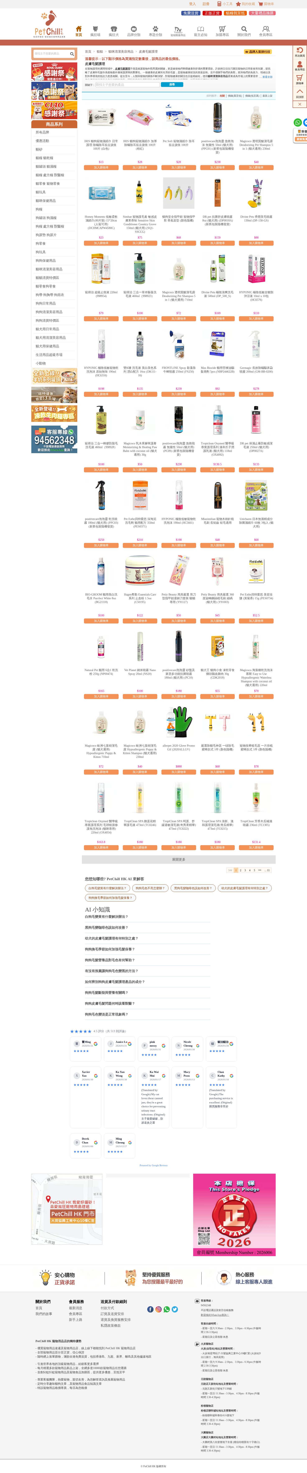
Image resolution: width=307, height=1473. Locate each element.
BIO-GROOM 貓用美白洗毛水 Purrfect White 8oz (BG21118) (101, 598)
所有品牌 (42, 132)
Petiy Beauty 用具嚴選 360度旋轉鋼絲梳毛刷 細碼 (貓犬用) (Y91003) (217, 598)
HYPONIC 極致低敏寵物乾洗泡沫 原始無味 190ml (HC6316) (101, 371)
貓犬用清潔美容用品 (51, 337)
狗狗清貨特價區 (47, 320)
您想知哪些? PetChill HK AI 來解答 (114, 879)
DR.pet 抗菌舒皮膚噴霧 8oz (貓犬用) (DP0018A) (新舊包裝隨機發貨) (217, 220)
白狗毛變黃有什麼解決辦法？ (108, 888)
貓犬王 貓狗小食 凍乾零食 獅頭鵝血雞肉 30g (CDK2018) (218, 674)
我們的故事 (44, 1314)
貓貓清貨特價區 (47, 277)
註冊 (206, 4)
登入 (192, 4)
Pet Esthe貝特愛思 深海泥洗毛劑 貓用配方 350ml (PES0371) (140, 522)
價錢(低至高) (252, 95)
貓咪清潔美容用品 (49, 269)
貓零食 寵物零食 (48, 183)
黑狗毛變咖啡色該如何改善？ (193, 888)
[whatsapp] (167, 1311)
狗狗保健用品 (46, 260)
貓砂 (39, 149)
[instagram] (158, 1311)
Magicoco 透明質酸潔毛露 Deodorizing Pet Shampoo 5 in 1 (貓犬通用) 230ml (256, 145)
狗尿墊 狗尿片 (46, 235)
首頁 (88, 51)
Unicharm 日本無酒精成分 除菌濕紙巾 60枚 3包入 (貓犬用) (256, 522)
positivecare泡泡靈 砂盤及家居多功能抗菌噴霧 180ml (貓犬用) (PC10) (178, 674)
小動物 (41, 363)
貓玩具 (41, 192)
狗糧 (39, 209)
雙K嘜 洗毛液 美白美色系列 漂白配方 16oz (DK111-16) (139, 371)
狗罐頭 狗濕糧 (46, 218)
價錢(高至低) (235, 95)
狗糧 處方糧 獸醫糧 (50, 226)
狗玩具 (41, 252)
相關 (222, 95)
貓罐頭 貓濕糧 (46, 166)
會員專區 (75, 1314)
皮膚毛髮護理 (148, 51)
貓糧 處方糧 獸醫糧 (50, 175)
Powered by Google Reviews (153, 1165)
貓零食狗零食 (46, 286)
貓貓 (100, 51)
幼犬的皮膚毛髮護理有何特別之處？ (244, 888)
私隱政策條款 (111, 1325)
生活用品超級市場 (49, 355)
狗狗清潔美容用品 (49, 312)
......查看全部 (266, 77)
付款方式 (107, 1308)
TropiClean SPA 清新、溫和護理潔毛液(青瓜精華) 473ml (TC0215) (217, 825)
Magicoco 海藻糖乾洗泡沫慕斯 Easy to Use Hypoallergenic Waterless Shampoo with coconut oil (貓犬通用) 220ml (256, 678)
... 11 (267, 870)
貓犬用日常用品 (47, 329)
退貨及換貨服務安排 (116, 1319)
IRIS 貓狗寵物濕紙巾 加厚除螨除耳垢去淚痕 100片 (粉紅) (140, 145)
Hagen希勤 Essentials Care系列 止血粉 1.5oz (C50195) (140, 598)
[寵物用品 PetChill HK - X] (175, 1311)
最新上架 (268, 95)
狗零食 (41, 243)
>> (259, 870)
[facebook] (150, 1311)
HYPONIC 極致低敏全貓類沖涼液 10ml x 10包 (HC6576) (256, 296)
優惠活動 (42, 141)
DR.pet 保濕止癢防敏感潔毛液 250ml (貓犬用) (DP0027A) (256, 447)
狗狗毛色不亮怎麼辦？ (150, 888)
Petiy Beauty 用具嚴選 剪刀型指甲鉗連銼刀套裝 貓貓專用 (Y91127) (179, 598)
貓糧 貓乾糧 (44, 158)
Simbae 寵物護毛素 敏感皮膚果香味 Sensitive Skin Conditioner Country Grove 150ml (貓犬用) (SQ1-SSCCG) (140, 224)
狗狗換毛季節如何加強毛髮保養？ (110, 897)
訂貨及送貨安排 (112, 1314)
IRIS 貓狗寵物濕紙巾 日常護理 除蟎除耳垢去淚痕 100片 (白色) (101, 145)
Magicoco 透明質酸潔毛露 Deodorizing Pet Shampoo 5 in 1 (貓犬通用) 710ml (178, 296)
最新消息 (75, 1308)
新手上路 (75, 1319)
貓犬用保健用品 (47, 346)
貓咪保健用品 (46, 200)
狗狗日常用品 (46, 303)
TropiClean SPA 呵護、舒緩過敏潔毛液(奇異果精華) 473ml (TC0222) (179, 825)
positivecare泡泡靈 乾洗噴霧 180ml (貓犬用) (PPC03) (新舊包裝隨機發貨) (101, 522)
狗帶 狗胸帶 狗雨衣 (50, 295)
